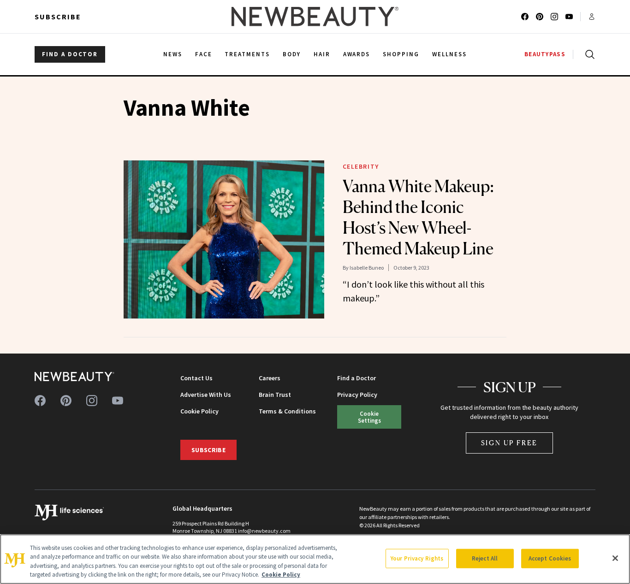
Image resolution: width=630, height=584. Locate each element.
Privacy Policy (357, 394)
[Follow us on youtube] (569, 16)
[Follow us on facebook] (525, 16)
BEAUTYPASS (544, 54)
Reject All (485, 558)
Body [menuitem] (292, 54)
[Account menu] (591, 16)
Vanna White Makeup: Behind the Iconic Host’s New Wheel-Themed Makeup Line (418, 217)
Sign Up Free (509, 443)
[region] (315, 559)
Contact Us (196, 378)
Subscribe (58, 16)
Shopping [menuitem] (401, 54)
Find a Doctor (356, 378)
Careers (269, 378)
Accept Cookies (550, 558)
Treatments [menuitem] (247, 54)
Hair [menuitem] (322, 54)
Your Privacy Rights (417, 558)
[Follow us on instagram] (554, 16)
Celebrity (361, 166)
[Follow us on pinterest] (539, 16)
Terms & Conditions (287, 411)
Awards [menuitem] (356, 54)
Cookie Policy (199, 411)
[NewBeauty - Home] (315, 16)
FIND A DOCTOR (70, 54)
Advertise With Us (205, 394)
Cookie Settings (369, 417)
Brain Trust (275, 394)
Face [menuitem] (203, 54)
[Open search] (588, 54)
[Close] (615, 558)
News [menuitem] (172, 54)
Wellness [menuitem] (449, 54)
